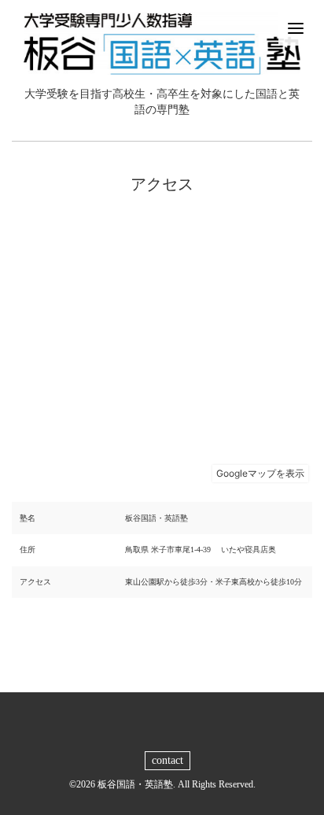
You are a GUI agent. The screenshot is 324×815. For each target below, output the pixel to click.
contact (167, 760)
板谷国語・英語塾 (135, 784)
